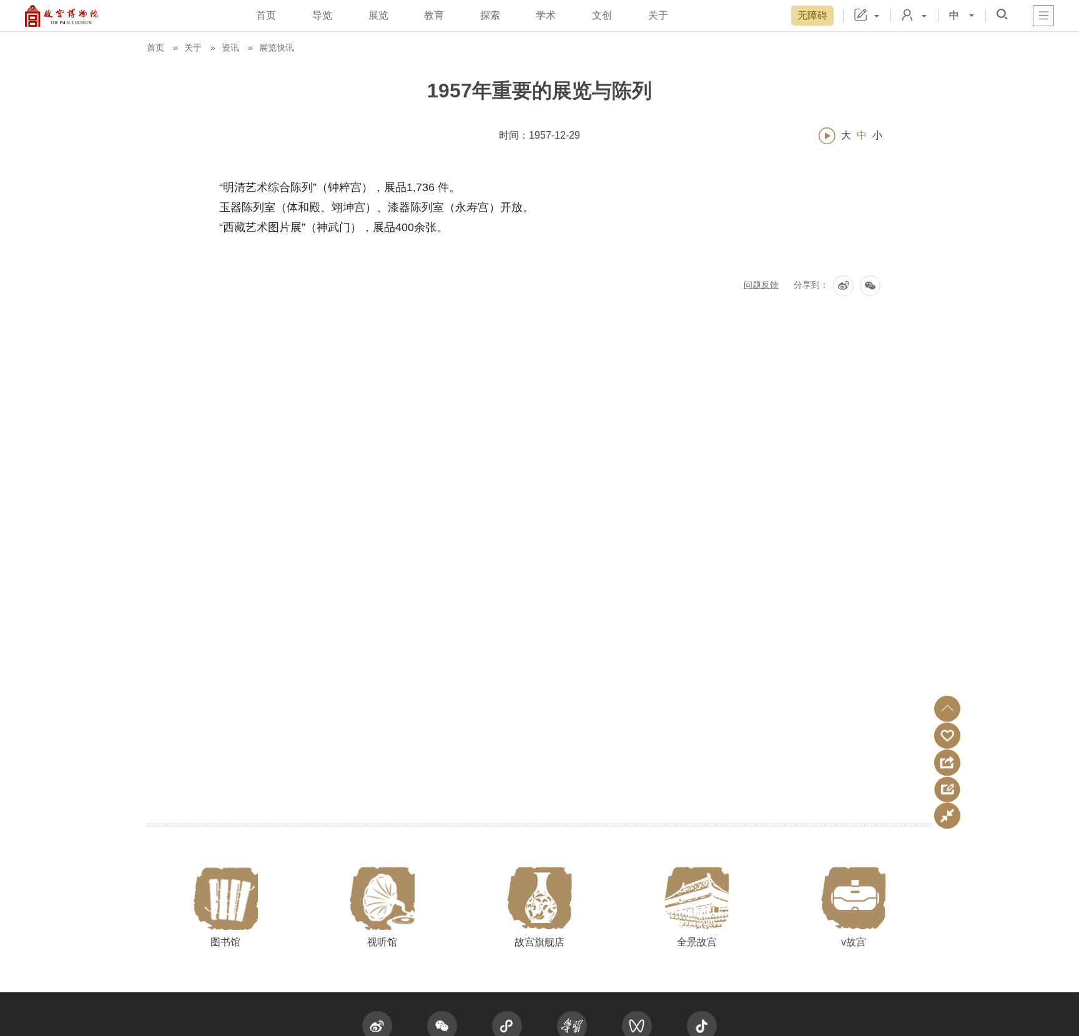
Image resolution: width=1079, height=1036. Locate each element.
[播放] (827, 135)
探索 (490, 15)
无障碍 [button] (812, 15)
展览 (378, 15)
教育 (434, 15)
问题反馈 (761, 285)
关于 (658, 15)
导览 (322, 15)
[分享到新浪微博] (843, 285)
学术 (546, 15)
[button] (947, 709)
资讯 (230, 47)
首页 (266, 15)
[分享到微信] (870, 285)
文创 (602, 15)
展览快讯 (276, 47)
